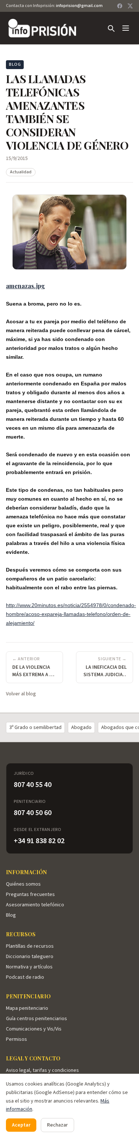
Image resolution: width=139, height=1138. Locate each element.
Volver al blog (21, 694)
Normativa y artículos (29, 967)
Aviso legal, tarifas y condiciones (42, 1070)
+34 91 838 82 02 (39, 841)
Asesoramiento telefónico (35, 905)
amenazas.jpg (25, 286)
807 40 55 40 (33, 785)
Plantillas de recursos (30, 946)
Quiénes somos (23, 884)
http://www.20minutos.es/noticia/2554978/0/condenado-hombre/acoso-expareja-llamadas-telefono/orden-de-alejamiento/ (71, 614)
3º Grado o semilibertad (35, 727)
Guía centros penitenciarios (36, 1018)
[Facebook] (120, 6)
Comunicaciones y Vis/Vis (34, 1029)
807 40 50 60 (33, 813)
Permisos (16, 1039)
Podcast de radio (25, 977)
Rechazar (57, 1125)
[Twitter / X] (130, 6)
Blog (11, 915)
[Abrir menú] (125, 28)
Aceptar (21, 1125)
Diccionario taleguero (29, 956)
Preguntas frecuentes (30, 894)
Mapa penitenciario (27, 1008)
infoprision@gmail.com (79, 6)
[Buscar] (110, 28)
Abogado (81, 727)
